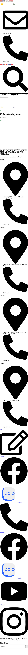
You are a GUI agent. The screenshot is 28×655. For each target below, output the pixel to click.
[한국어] (8, 0)
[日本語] (6, 0)
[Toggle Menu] (2, 4)
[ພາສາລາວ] (10, 0)
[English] (3, 0)
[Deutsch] (5, 0)
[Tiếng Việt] (12, 0)
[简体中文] (1, 0)
